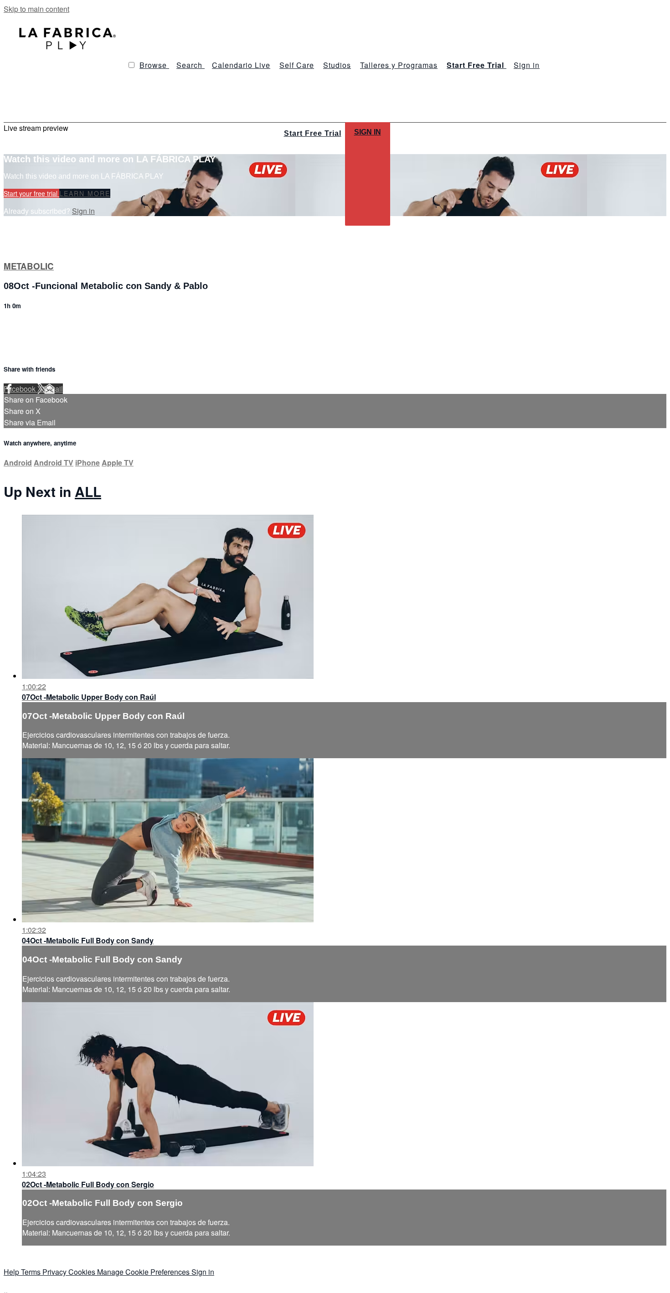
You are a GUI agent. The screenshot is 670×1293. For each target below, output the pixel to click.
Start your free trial (31, 193)
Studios (337, 65)
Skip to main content (36, 9)
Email (53, 388)
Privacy (55, 1272)
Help (12, 1272)
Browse (154, 65)
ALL (88, 491)
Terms (31, 1272)
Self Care (296, 65)
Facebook (20, 388)
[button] (131, 65)
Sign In (367, 132)
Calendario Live (241, 65)
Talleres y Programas (399, 65)
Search (190, 65)
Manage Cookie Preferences (144, 1272)
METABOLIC (29, 266)
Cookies (82, 1272)
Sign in (527, 65)
